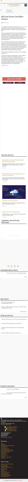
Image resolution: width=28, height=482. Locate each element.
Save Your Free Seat (13, 6)
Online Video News (9, 12)
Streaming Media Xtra (5, 448)
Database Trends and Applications (7, 464)
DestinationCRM (4, 465)
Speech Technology (4, 473)
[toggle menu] (25, 5)
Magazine (3, 444)
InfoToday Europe (4, 469)
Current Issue (8, 82)
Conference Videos (4, 446)
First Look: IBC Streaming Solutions (8, 302)
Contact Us (3, 458)
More (26, 276)
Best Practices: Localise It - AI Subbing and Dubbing (16, 273)
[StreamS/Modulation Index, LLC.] (14, 231)
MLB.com (22, 27)
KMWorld (2, 470)
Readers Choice (4, 452)
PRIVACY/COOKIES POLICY (6, 437)
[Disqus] (14, 104)
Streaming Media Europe (5, 474)
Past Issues (19, 82)
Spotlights (3, 456)
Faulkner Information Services (6, 467)
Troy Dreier (9, 10)
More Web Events (23, 311)
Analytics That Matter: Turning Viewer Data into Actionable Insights (13, 306)
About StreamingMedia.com (6, 457)
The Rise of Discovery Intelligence (13, 389)
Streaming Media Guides (5, 451)
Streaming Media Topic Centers (6, 449)
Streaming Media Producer (6, 475)
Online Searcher (4, 471)
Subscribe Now (13, 79)
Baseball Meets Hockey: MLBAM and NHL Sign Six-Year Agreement (13, 160)
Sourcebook (3, 453)
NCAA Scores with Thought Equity (10, 212)
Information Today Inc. (5, 424)
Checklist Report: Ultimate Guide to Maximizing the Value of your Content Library (13, 393)
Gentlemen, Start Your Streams (10, 200)
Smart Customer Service (5, 472)
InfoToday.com (4, 468)
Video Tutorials (4, 447)
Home (2, 443)
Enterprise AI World (4, 466)
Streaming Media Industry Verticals (7, 450)
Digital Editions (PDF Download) (7, 445)
